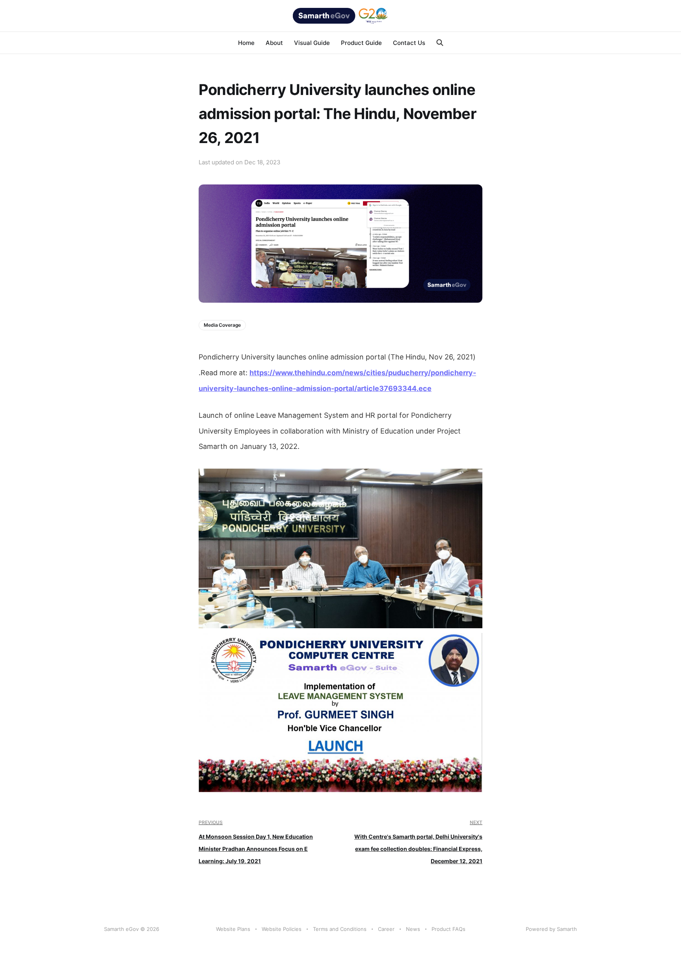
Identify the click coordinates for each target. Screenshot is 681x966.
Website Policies (281, 929)
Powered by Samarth (551, 929)
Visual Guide (312, 43)
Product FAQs (448, 929)
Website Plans (233, 929)
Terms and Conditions (340, 929)
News (413, 929)
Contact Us (409, 43)
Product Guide (361, 43)
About (274, 43)
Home (246, 43)
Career (386, 929)
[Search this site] (440, 42)
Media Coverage (222, 325)
